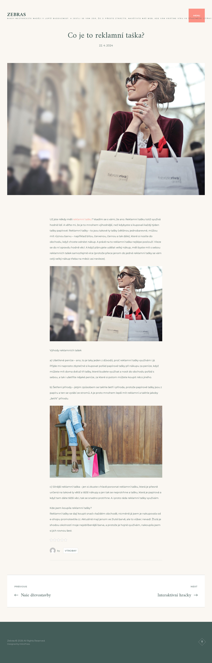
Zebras (16, 14)
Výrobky (70, 550)
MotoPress (25, 644)
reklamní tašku (82, 219)
